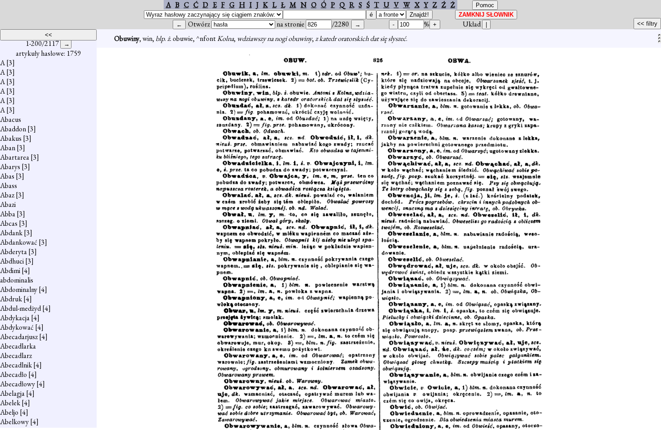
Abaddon (13, 129)
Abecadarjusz (19, 336)
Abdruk (11, 299)
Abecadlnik (16, 365)
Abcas (9, 223)
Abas (7, 176)
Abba (7, 214)
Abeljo (9, 412)
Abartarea (14, 157)
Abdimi (10, 270)
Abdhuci (12, 261)
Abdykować (17, 327)
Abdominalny (18, 289)
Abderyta (13, 251)
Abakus (11, 138)
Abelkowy (14, 421)
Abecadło (13, 374)
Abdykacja (15, 317)
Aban (7, 147)
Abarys (10, 166)
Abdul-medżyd (20, 308)
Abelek (10, 403)
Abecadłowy (17, 384)
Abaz (7, 195)
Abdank (11, 232)
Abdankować (18, 242)
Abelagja (12, 393)
